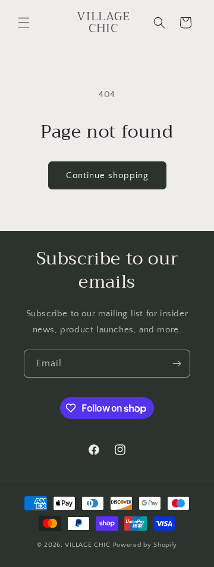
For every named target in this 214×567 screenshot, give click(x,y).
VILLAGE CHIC (88, 545)
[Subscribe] (176, 364)
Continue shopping (107, 175)
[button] (24, 23)
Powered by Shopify (145, 545)
